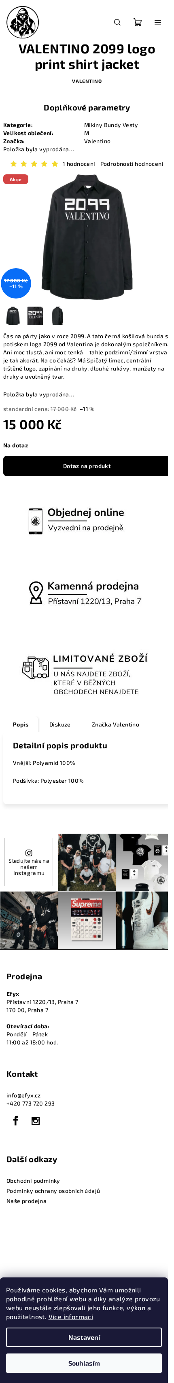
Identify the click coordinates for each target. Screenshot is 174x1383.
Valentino (87, 81)
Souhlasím (84, 1363)
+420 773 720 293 (30, 1103)
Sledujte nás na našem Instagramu (28, 866)
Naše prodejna (26, 1200)
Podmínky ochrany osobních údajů (53, 1190)
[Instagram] (35, 1121)
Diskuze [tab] (60, 724)
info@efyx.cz (23, 1095)
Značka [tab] (115, 724)
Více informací (71, 1316)
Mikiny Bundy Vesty (111, 124)
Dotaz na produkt (87, 465)
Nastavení (84, 1337)
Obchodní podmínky (33, 1180)
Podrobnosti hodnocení (131, 163)
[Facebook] (15, 1121)
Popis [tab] (20, 724)
